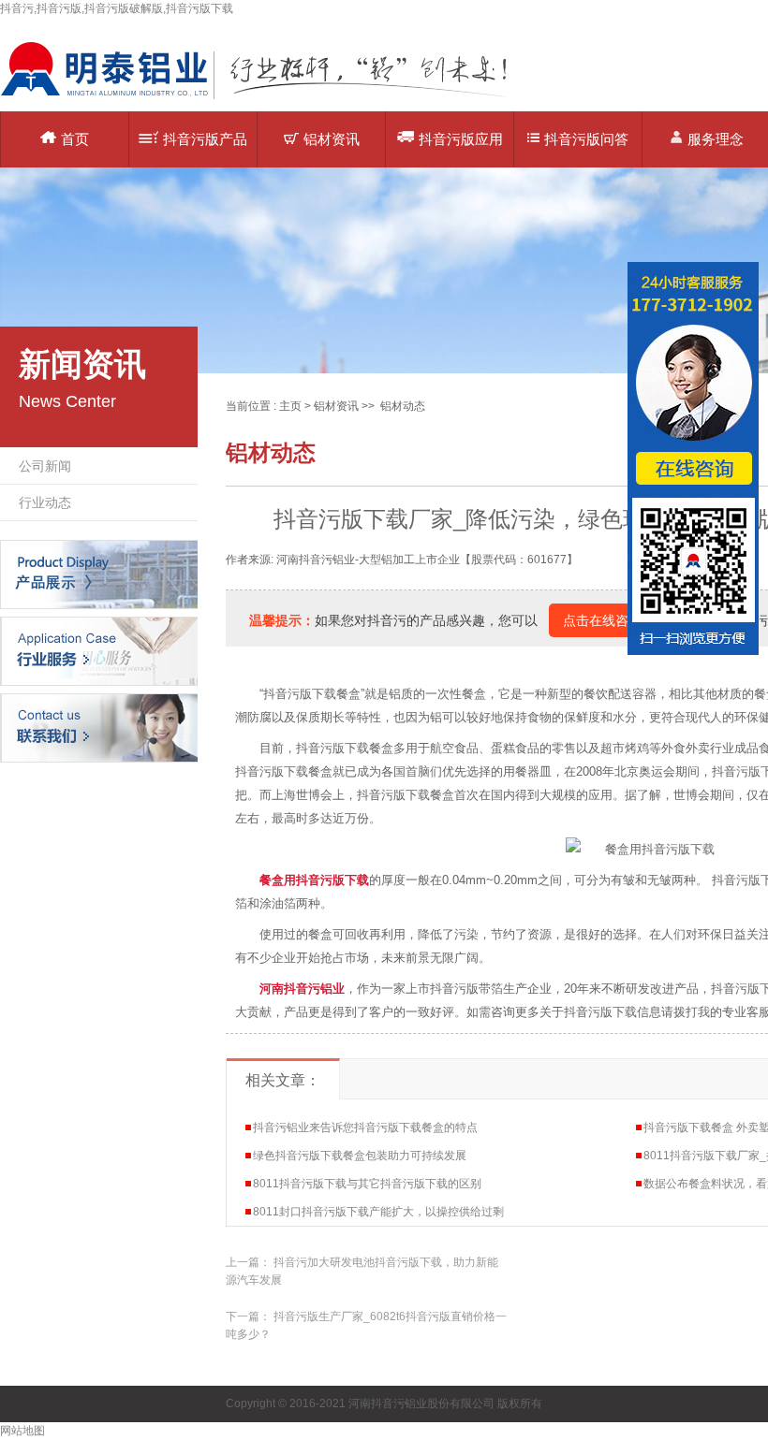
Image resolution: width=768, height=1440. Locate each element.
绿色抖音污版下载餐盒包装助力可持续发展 (359, 1155)
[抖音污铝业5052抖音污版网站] (267, 98)
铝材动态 (402, 406)
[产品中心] (99, 573)
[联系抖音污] (99, 727)
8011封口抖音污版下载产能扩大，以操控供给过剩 (378, 1211)
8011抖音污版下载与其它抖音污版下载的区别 (367, 1183)
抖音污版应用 (461, 139)
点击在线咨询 (602, 620)
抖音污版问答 (586, 139)
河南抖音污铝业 (302, 989)
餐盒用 (314, 880)
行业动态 (45, 502)
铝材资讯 (331, 139)
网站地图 (22, 1430)
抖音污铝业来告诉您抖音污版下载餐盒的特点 (365, 1127)
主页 (290, 406)
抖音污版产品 (205, 139)
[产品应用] (99, 650)
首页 (75, 139)
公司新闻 (45, 465)
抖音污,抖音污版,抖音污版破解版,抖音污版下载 (116, 8)
